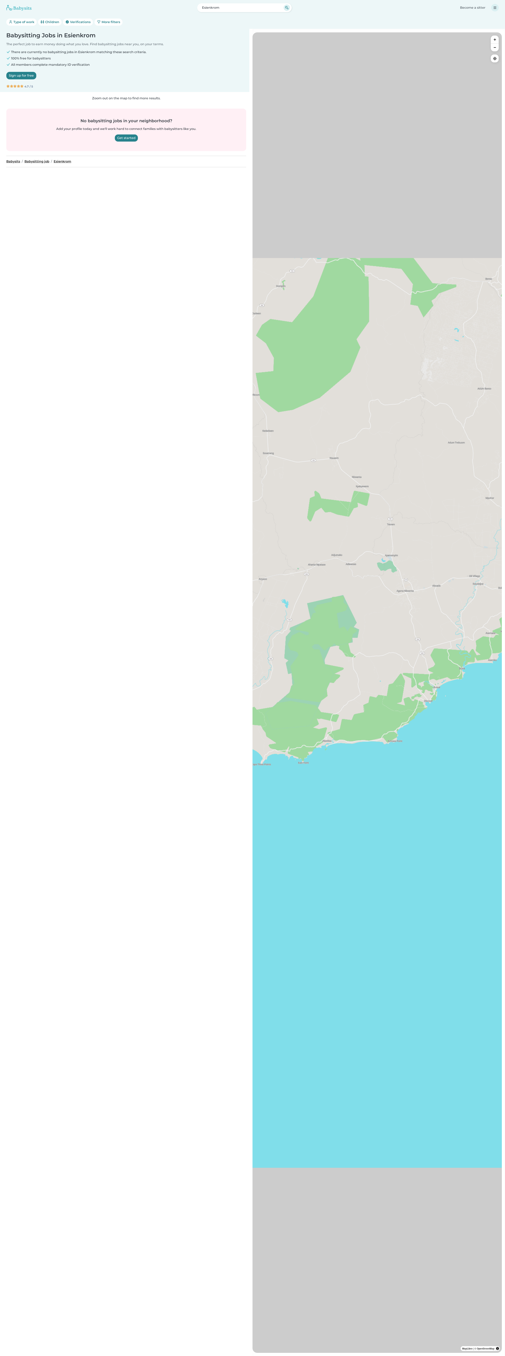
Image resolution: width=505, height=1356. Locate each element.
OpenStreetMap (485, 1348)
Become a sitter (472, 7)
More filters (110, 22)
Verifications (80, 22)
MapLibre (467, 1348)
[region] (377, 692)
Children (51, 22)
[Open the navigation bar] (495, 7)
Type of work (23, 22)
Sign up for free (21, 75)
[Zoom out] (495, 47)
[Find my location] (495, 58)
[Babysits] (19, 7)
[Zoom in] (495, 39)
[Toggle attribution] (497, 1348)
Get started (126, 138)
